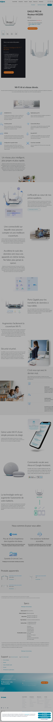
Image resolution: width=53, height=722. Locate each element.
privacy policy (27, 714)
